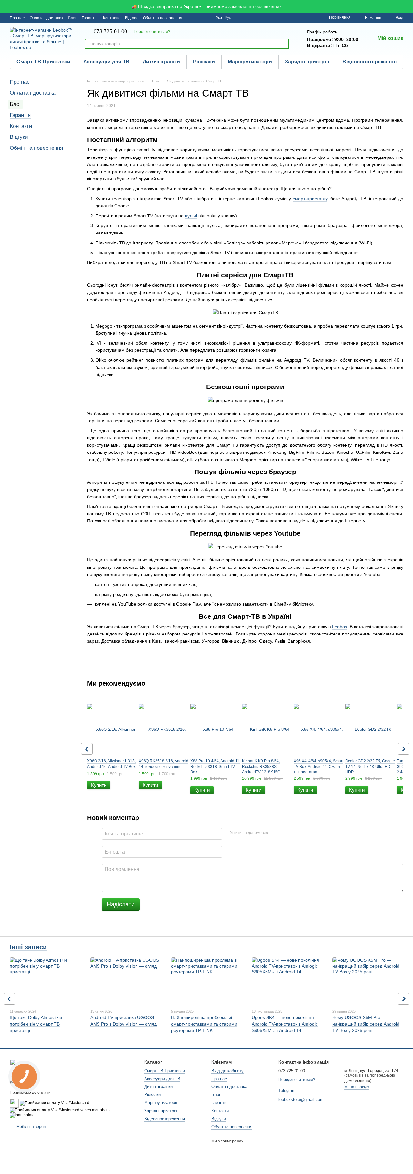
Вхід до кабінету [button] (227, 1070)
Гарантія (90, 18)
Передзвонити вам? (152, 31)
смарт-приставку (310, 198)
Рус (228, 18)
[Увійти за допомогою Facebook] (275, 833)
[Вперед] (403, 749)
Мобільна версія (30, 1126)
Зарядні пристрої (307, 61)
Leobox (339, 626)
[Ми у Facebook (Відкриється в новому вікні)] (191, 17)
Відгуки (131, 18)
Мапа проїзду (356, 1087)
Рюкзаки (204, 61)
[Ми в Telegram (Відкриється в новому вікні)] (206, 17)
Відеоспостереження (369, 61)
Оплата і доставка (46, 18)
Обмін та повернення (162, 18)
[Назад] (87, 749)
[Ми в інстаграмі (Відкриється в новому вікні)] (199, 17)
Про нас (17, 18)
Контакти (111, 18)
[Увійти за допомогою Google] (285, 833)
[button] (408, 6)
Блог (72, 18)
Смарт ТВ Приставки (43, 61)
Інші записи (28, 946)
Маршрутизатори (250, 61)
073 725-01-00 (110, 31)
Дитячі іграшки (161, 61)
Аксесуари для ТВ (106, 61)
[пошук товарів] (284, 44)
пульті (191, 215)
